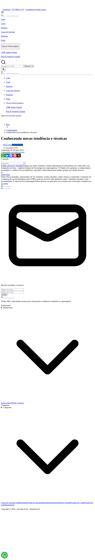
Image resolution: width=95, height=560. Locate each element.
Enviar (4, 295)
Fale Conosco (18, 403)
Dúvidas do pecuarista (34, 503)
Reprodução (9, 505)
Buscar (27, 66)
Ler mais (4, 183)
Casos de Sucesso (8, 503)
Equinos (46, 503)
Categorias (7, 407)
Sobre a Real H (7, 403)
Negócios (53, 503)
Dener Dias (5, 175)
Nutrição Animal (63, 503)
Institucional (8, 308)
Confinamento (20, 503)
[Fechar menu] (3, 69)
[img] (4, 555)
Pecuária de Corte (77, 503)
